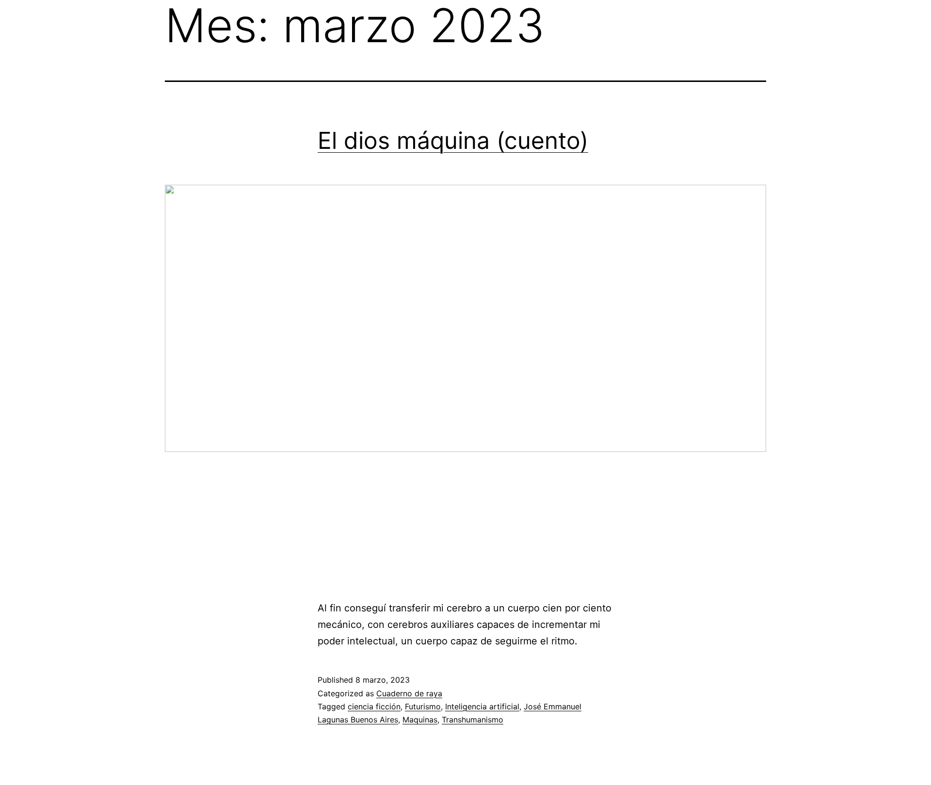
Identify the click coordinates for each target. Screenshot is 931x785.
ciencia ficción (374, 706)
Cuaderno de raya (409, 693)
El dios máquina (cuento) (453, 140)
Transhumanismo (472, 719)
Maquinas (419, 719)
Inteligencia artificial (482, 706)
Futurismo (423, 706)
